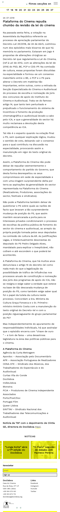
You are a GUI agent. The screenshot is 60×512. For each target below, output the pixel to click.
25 (42, 10)
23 (33, 10)
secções (42, 3)
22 (29, 10)
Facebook (34, 483)
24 (38, 10)
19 (16, 10)
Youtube (34, 489)
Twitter (33, 491)
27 (52, 10)
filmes (32, 3)
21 (25, 10)
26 (47, 10)
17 (8, 10)
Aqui (37, 426)
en (49, 3)
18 (12, 10)
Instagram (35, 486)
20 (20, 10)
